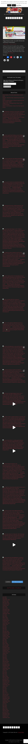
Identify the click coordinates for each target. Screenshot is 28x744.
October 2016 (5, 699)
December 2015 (6, 713)
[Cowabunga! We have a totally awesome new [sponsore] (14, 216)
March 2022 (5, 617)
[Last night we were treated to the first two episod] (14, 263)
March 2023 (5, 608)
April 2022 (5, 616)
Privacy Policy (21, 732)
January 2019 (5, 662)
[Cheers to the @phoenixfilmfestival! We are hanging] (14, 333)
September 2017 (6, 684)
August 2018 (5, 669)
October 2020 (5, 635)
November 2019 (6, 649)
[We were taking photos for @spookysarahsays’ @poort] (14, 286)
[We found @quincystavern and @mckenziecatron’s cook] (14, 474)
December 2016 (6, 697)
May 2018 (5, 673)
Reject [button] (14, 5)
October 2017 (5, 683)
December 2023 (6, 604)
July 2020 (5, 639)
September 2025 (6, 599)
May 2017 (5, 690)
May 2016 (5, 706)
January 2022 (5, 619)
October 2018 (5, 666)
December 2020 (6, 632)
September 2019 (6, 651)
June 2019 (5, 656)
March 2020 (5, 643)
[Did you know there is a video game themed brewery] (14, 451)
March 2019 (5, 660)
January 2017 (5, 695)
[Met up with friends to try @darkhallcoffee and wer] (14, 192)
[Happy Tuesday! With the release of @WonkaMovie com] (14, 310)
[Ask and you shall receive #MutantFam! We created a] (14, 521)
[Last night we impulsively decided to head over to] (14, 497)
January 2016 (5, 712)
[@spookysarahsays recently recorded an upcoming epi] (14, 380)
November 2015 (6, 714)
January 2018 (5, 679)
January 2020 (5, 646)
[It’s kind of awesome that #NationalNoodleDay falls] (14, 169)
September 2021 (6, 623)
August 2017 (5, 686)
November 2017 (6, 682)
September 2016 (6, 701)
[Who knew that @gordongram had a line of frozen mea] (14, 404)
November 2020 (6, 634)
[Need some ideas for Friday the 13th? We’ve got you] (14, 544)
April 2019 (5, 658)
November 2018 (6, 665)
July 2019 (5, 654)
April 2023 (5, 606)
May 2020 (5, 640)
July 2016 (5, 703)
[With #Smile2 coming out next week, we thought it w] (14, 122)
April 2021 (5, 630)
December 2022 (6, 609)
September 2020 (6, 636)
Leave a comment (13, 44)
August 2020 (5, 638)
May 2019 (5, 657)
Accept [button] (9, 5)
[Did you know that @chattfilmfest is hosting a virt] (14, 568)
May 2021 (5, 628)
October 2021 (5, 621)
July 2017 (5, 687)
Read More (18, 5)
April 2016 (5, 708)
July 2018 (5, 671)
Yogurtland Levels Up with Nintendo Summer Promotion (13, 41)
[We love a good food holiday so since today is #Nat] (14, 145)
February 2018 (6, 677)
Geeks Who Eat (13, 740)
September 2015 (6, 717)
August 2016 (5, 702)
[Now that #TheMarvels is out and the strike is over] (14, 357)
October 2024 (5, 601)
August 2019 (5, 653)
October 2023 (5, 605)
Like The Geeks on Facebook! (14, 588)
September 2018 (6, 668)
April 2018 (5, 675)
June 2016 (5, 705)
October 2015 (5, 716)
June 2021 (5, 627)
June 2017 (5, 688)
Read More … (11, 52)
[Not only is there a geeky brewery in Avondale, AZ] (14, 427)
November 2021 (6, 620)
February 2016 (6, 710)
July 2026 (5, 597)
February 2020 (6, 645)
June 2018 (5, 672)
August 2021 (5, 624)
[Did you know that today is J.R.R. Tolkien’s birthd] (14, 239)
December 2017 (6, 680)
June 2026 (5, 598)
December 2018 (6, 664)
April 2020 (5, 642)
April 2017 (5, 691)
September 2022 (6, 613)
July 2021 (5, 625)
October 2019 (5, 650)
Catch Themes (17, 741)
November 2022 (6, 610)
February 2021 (6, 631)
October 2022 (5, 612)
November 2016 (6, 698)
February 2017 (6, 694)
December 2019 (6, 647)
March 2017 (5, 692)
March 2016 (5, 709)
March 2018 (5, 676)
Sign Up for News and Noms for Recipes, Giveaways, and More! (13, 81)
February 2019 (6, 661)
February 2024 (6, 602)
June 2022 (5, 614)
